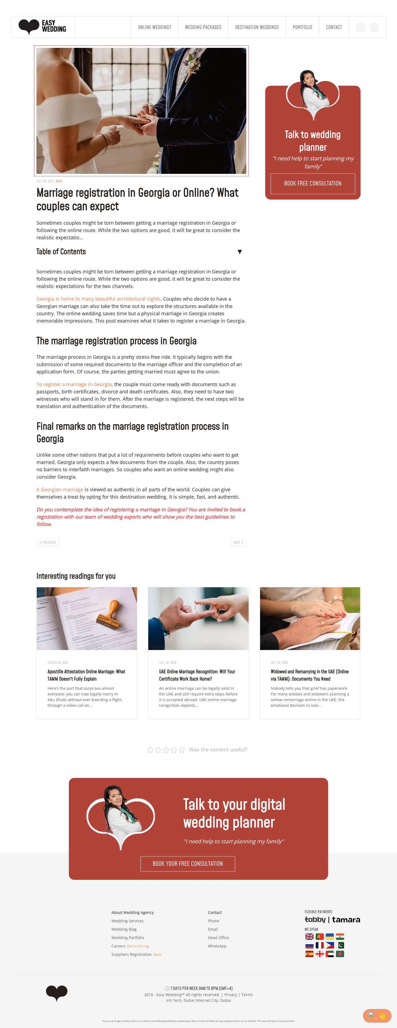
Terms (247, 994)
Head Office (218, 937)
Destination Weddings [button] (257, 27)
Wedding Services (128, 920)
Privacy (230, 994)
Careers (130, 946)
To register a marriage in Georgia (74, 384)
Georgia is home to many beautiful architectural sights (98, 299)
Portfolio (302, 27)
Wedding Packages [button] (203, 27)
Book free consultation (313, 184)
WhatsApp (217, 946)
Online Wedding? (154, 27)
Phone (213, 920)
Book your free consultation (188, 864)
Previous (49, 542)
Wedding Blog (124, 929)
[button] (313, 183)
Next (237, 542)
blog (59, 181)
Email (213, 929)
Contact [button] (334, 27)
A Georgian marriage (59, 489)
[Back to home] (43, 27)
